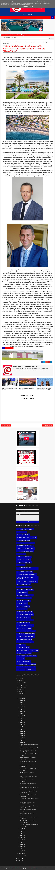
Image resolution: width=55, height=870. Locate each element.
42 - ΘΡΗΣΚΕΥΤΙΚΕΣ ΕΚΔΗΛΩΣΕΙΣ (25, 636)
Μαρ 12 (22, 742)
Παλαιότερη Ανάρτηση (48, 425)
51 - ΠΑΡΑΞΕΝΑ (21, 656)
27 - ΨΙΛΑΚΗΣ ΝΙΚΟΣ (22, 603)
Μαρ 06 (22, 839)
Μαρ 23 (22, 717)
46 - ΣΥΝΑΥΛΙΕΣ (21, 645)
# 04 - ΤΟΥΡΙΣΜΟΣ (9, 348)
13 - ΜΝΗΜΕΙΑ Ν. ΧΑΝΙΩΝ (23, 559)
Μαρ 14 (22, 737)
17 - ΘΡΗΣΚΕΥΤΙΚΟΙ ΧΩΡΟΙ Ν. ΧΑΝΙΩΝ (27, 574)
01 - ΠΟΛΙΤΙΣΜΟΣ (28, 529)
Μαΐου (20, 693)
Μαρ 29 (22, 704)
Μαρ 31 (22, 700)
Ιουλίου (21, 689)
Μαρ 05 (22, 842)
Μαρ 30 (22, 702)
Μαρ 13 (22, 740)
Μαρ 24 (22, 715)
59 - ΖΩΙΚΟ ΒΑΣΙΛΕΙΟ (22, 667)
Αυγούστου (21, 687)
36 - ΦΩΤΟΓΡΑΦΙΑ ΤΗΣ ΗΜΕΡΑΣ (25, 625)
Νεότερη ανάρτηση (6, 425)
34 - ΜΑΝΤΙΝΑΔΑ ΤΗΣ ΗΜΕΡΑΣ (25, 620)
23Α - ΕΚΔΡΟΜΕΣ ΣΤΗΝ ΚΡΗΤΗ (25, 595)
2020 (19, 860)
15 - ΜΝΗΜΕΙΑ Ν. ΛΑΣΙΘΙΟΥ (24, 562)
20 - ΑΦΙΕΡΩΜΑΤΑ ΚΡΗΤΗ (23, 584)
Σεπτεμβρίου (22, 685)
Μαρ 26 (22, 711)
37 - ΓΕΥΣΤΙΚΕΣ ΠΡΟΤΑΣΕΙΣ (24, 628)
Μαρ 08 (22, 835)
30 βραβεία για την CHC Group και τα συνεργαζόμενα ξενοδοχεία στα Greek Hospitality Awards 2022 (44, 388)
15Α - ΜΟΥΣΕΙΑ (21, 565)
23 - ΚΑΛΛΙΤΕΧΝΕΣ (22, 592)
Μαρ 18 (22, 729)
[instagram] (48, 868)
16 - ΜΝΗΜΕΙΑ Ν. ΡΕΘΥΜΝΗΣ (24, 572)
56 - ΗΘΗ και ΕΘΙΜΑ (22, 664)
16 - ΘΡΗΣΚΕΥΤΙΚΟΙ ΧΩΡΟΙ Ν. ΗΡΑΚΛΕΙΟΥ (24, 568)
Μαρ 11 (22, 828)
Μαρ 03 (22, 846)
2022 (19, 678)
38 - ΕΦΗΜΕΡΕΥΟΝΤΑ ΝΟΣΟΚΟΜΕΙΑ (26, 631)
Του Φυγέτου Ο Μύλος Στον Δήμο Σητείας (29, 748)
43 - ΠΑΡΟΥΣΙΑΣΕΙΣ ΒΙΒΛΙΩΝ (24, 639)
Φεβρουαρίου (22, 853)
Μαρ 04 (22, 844)
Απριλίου (21, 696)
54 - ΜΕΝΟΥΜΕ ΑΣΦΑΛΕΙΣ (23, 661)
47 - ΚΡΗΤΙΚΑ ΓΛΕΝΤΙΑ (23, 647)
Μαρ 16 (22, 733)
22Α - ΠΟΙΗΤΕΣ (30, 589)
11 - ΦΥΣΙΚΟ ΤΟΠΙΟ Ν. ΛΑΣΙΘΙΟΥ (25, 551)
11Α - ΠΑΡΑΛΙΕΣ (21, 554)
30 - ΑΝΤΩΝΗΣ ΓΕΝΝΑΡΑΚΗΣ (24, 611)
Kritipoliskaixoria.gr (33, 868)
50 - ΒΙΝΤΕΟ (28, 653)
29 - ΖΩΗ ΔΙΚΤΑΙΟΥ (22, 609)
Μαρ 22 (22, 720)
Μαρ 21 (22, 722)
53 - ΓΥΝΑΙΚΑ (20, 658)
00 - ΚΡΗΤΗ (20, 529)
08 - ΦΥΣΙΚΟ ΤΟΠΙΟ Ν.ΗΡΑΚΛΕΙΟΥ (25, 543)
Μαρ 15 (22, 735)
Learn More (25, 6)
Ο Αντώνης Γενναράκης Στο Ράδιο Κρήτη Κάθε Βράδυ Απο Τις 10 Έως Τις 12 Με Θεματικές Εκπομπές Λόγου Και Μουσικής (27, 483)
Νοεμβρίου (21, 680)
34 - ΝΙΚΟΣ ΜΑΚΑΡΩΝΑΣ (23, 623)
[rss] (53, 868)
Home (4, 42)
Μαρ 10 (22, 831)
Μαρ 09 (22, 833)
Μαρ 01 (22, 850)
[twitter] (46, 868)
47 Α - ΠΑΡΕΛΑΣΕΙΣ (22, 650)
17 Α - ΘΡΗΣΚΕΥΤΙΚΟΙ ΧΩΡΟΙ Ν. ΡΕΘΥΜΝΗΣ (25, 578)
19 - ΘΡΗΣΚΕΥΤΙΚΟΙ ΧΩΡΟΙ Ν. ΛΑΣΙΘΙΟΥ (27, 581)
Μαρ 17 (22, 731)
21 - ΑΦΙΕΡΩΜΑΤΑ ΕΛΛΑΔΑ (24, 587)
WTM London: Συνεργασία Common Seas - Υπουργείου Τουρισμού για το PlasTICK (10, 388)
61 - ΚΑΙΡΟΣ (33, 667)
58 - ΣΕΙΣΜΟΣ (32, 664)
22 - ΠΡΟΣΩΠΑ (20, 589)
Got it (31, 6)
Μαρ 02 (22, 848)
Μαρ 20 (22, 724)
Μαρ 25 (22, 713)
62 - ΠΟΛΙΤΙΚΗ (20, 669)
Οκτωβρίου (21, 682)
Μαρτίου (21, 698)
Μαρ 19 (22, 726)
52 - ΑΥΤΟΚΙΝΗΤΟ (31, 656)
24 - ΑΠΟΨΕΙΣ (20, 598)
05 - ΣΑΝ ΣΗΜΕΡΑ (31, 537)
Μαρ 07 (22, 837)
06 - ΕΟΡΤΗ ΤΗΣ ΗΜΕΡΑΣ (23, 540)
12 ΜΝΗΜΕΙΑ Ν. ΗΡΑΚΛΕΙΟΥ (24, 556)
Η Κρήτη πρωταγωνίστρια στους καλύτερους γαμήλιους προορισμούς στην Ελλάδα (26, 388)
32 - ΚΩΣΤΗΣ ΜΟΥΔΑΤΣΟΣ (23, 617)
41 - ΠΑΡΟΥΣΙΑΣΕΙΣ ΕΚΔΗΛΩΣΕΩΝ (26, 634)
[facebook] (43, 868)
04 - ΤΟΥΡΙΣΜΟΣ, (26, 54)
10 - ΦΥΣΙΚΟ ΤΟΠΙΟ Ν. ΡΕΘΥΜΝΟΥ (25, 548)
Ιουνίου (21, 691)
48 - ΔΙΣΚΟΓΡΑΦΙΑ (33, 650)
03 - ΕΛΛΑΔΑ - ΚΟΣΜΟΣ (23, 534)
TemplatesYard (16, 868)
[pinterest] (50, 868)
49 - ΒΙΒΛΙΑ (20, 653)
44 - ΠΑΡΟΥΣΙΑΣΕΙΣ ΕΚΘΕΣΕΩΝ (25, 642)
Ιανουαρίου (21, 855)
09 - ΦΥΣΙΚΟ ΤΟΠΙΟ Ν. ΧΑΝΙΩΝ (25, 545)
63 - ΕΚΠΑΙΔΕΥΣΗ (30, 669)
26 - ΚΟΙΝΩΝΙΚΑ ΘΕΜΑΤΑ (23, 600)
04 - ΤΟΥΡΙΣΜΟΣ (9, 42)
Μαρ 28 (22, 706)
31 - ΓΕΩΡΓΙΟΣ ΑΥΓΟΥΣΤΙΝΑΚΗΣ (25, 614)
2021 (19, 858)
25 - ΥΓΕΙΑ (28, 598)
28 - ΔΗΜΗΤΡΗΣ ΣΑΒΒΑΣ (23, 606)
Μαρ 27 (22, 709)
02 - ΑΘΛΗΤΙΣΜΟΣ (21, 532)
